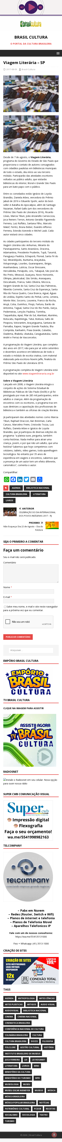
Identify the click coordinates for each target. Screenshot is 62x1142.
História (49, 1047)
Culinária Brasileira (16, 1035)
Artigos (31, 1004)
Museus (39, 1090)
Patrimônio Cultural (17, 1108)
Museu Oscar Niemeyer (17, 1090)
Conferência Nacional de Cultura (24, 1029)
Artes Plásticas (13, 1004)
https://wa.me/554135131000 (31, 936)
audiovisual (12, 1010)
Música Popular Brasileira (20, 1102)
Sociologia (28, 1114)
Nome (7, 587)
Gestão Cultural (29, 1047)
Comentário (9, 562)
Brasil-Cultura (28, 69)
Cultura (37, 1035)
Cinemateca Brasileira (17, 1023)
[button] (57, 53)
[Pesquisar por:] (31, 650)
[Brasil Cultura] (31, 29)
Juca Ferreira (12, 1059)
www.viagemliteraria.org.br (38, 373)
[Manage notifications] (54, 1134)
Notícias (44, 1102)
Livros (9, 500)
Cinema (9, 1016)
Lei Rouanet (38, 1059)
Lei (25, 1059)
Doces (34, 1041)
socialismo (11, 1114)
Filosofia (47, 1041)
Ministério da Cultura (17, 1072)
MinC (36, 1065)
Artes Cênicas (47, 998)
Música (51, 1090)
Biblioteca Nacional (37, 488)
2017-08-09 (11, 69)
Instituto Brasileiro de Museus (22, 1053)
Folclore (10, 1047)
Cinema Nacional (27, 1016)
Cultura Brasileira (16, 494)
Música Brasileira (15, 1096)
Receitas (50, 1108)
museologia (12, 1084)
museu (26, 1084)
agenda (16, 488)
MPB (37, 1078)
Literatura (39, 494)
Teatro (44, 1114)
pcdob (37, 1108)
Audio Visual (48, 1004)
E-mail (7, 597)
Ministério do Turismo (18, 1078)
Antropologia (26, 998)
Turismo (9, 1121)
